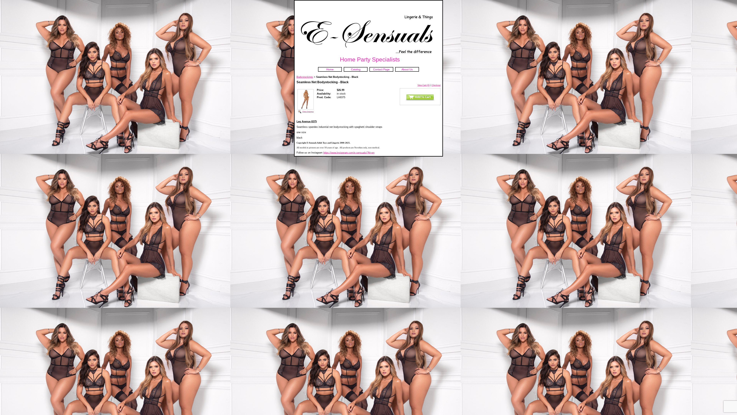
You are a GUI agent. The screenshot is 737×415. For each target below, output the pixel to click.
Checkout (435, 85)
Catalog (355, 69)
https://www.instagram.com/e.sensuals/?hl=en (348, 152)
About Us (407, 69)
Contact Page (381, 69)
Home (330, 69)
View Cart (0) (423, 85)
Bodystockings (305, 77)
